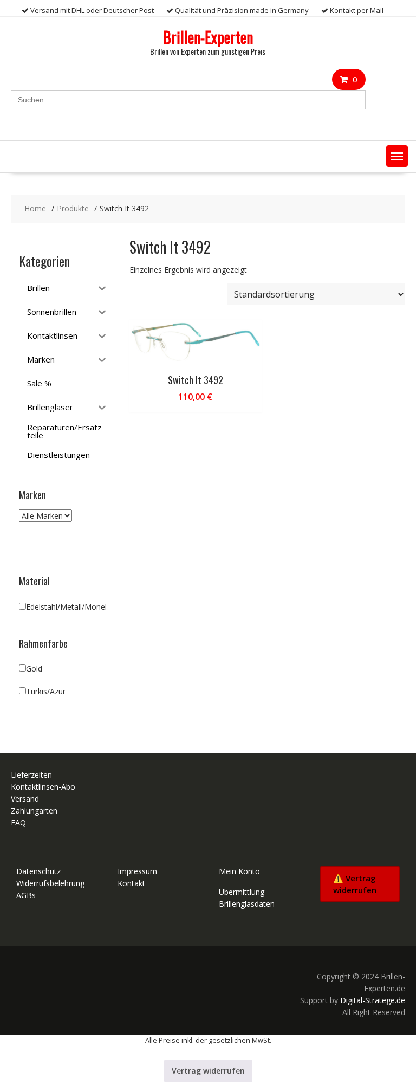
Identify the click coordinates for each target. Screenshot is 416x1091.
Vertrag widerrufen (208, 1071)
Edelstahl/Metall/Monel (66, 607)
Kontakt (131, 883)
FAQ (18, 822)
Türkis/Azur (46, 691)
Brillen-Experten (208, 37)
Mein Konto (239, 871)
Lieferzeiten (31, 775)
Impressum (137, 871)
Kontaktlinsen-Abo (43, 787)
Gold (34, 668)
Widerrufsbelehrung (50, 883)
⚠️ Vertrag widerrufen (354, 884)
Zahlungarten (34, 810)
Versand (25, 798)
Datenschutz (38, 871)
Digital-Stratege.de (372, 1000)
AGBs (26, 895)
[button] (397, 156)
